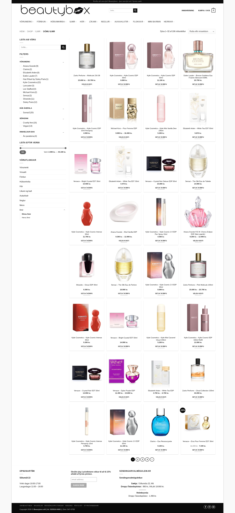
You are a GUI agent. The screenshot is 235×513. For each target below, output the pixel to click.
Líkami (92, 22)
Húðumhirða (58, 22)
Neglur (105, 22)
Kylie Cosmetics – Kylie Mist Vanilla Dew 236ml (161, 129)
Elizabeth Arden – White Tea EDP (161, 391)
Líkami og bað (26, 191)
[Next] (152, 459)
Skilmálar (38, 506)
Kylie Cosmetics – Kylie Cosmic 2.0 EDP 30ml (161, 286)
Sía (22, 152)
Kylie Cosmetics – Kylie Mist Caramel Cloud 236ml (161, 339)
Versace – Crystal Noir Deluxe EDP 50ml (161, 181)
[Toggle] (64, 209)
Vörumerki (26, 22)
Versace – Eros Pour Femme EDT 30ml (198, 441)
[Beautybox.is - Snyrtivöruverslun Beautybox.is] (62, 10)
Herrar (168, 22)
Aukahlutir (121, 22)
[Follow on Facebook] (205, 507)
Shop (30, 31)
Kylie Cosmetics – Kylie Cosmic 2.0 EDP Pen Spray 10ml (161, 233)
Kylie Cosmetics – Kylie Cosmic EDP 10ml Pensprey (87, 129)
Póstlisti (78, 506)
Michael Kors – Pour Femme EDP (124, 128)
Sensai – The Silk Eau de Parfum (124, 285)
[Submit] (135, 10)
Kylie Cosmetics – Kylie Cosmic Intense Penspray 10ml (87, 442)
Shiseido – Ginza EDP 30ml (86, 285)
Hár (82, 22)
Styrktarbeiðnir (91, 506)
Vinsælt (23, 172)
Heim (22, 31)
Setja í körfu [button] (124, 84)
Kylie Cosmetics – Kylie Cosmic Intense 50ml (87, 233)
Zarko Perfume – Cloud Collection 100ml (198, 391)
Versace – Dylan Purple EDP (124, 391)
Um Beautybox (26, 506)
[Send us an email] (213, 507)
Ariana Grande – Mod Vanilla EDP (124, 232)
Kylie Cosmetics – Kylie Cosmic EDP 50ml (161, 77)
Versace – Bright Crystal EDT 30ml (86, 181)
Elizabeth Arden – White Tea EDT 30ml (124, 181)
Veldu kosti (87, 84)
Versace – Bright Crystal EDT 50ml (124, 338)
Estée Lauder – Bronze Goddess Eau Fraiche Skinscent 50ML (198, 77)
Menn (22, 205)
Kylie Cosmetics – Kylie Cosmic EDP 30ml (124, 77)
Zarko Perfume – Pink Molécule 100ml (198, 285)
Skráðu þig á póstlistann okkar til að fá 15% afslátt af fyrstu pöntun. (91, 473)
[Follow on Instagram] (209, 507)
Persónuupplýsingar (54, 506)
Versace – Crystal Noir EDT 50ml (87, 391)
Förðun (41, 22)
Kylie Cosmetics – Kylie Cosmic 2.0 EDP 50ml (123, 442)
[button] (206, 10)
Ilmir (72, 22)
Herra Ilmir (26, 218)
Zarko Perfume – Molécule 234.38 (87, 75)
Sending (68, 506)
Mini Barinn (154, 22)
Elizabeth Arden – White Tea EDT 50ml (198, 128)
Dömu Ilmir (26, 214)
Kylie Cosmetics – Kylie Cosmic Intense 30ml (87, 339)
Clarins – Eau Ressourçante (161, 441)
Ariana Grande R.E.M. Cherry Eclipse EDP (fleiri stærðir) (198, 233)
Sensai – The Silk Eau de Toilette (198, 181)
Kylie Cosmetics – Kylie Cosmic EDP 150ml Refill (198, 339)
